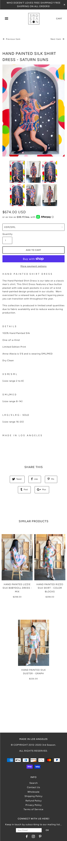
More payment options (33, 266)
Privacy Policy (34, 805)
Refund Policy (34, 800)
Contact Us (33, 787)
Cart (59, 18)
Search (33, 783)
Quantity (7, 234)
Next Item (56, 39)
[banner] (34, 19)
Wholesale (33, 791)
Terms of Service (33, 809)
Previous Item (12, 39)
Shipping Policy (33, 796)
